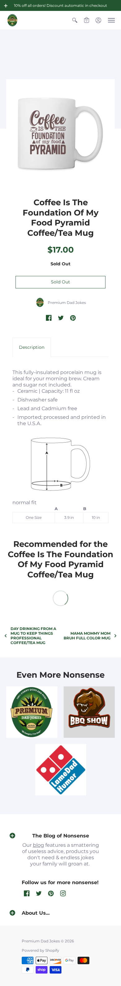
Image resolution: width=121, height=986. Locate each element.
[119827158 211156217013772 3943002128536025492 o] (31, 712)
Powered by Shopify (40, 950)
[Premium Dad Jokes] (12, 20)
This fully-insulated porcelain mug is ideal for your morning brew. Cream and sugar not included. (59, 444)
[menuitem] (75, 20)
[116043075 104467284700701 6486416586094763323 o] (60, 769)
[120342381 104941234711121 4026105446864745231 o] (89, 712)
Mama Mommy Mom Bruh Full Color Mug (87, 635)
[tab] (31, 347)
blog (38, 845)
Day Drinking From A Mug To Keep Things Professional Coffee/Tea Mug (33, 635)
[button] (6, 5)
